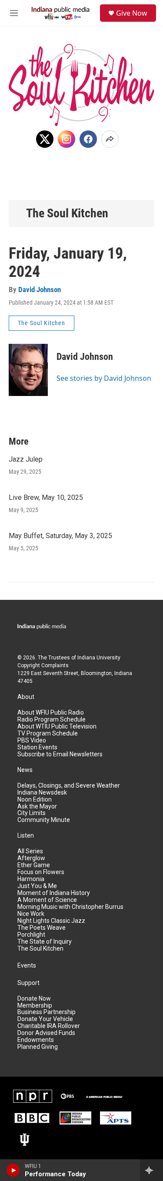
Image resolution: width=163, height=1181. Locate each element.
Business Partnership (46, 1012)
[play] (13, 1170)
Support (28, 983)
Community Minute (43, 820)
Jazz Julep (26, 459)
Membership (34, 1005)
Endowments (35, 1040)
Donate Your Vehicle (45, 1019)
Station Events (37, 747)
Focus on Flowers (40, 872)
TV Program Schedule (47, 733)
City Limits (31, 813)
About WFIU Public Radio (50, 712)
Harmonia (30, 879)
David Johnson (39, 289)
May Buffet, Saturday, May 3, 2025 (60, 536)
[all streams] (151, 1170)
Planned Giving (37, 1047)
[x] (44, 139)
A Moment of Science (47, 900)
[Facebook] (88, 139)
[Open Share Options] (110, 139)
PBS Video (31, 740)
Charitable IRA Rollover (48, 1026)
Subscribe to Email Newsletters (60, 754)
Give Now (131, 13)
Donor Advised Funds (46, 1033)
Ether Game (33, 865)
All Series (30, 851)
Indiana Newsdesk (42, 792)
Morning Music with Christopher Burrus (70, 907)
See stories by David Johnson (104, 378)
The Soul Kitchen (67, 213)
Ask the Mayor (37, 806)
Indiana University (98, 658)
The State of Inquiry (44, 941)
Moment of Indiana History (53, 893)
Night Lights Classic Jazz (51, 921)
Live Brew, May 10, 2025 (46, 497)
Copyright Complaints (43, 665)
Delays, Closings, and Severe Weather (68, 785)
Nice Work (30, 914)
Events (26, 965)
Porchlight (31, 934)
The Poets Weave (41, 928)
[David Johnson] (28, 370)
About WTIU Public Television (56, 726)
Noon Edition (34, 799)
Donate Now (34, 998)
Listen (25, 835)
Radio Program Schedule (51, 719)
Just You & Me (37, 886)
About (25, 697)
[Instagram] (66, 139)
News (25, 770)
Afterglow (31, 858)
